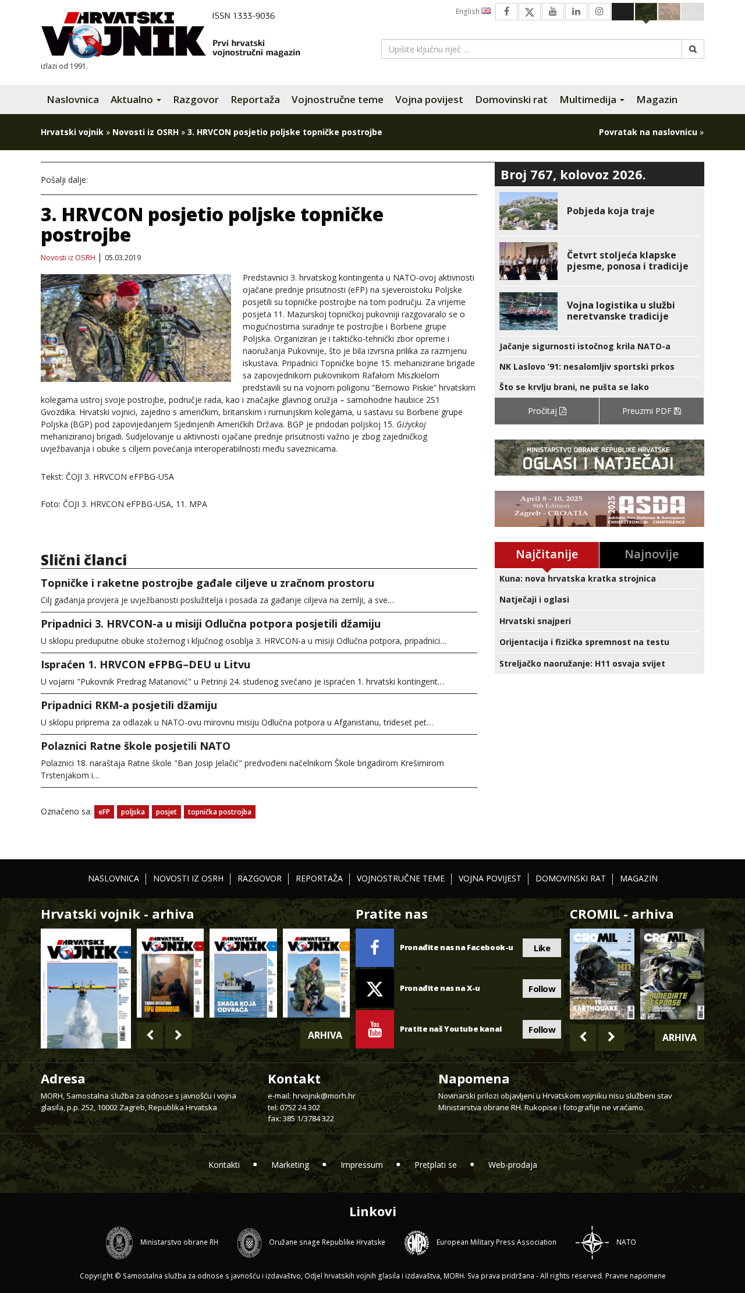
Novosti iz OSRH (145, 131)
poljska (133, 812)
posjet (166, 812)
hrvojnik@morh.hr (324, 1095)
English (468, 11)
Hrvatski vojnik (72, 131)
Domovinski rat (511, 99)
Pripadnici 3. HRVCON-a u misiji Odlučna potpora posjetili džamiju (211, 623)
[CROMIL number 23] (602, 974)
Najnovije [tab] (652, 554)
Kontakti (224, 1164)
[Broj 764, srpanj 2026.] (243, 973)
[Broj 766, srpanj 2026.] (86, 987)
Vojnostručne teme (338, 99)
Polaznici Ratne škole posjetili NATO (135, 746)
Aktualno (133, 99)
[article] (599, 211)
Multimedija (589, 99)
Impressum (361, 1164)
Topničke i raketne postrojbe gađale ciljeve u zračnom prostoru (207, 583)
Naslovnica (73, 99)
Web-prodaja (512, 1164)
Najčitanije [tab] (547, 554)
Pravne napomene (635, 1276)
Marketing (290, 1164)
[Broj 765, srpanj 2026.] (170, 973)
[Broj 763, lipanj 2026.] (316, 973)
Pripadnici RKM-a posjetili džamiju (129, 705)
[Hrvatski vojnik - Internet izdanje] (179, 36)
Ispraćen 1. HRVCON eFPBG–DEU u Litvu (145, 664)
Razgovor (196, 99)
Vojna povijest (429, 99)
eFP (104, 812)
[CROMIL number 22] (672, 974)
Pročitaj (543, 410)
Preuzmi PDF (648, 410)
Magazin (656, 99)
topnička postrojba (219, 812)
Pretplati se (435, 1164)
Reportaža (255, 99)
